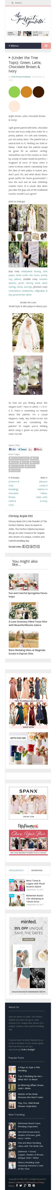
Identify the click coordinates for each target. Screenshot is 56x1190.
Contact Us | (21, 1182)
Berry (11, 881)
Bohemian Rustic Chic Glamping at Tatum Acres (35, 898)
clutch (20, 286)
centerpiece (14, 290)
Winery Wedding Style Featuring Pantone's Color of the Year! (31, 1165)
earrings (28, 286)
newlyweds (27, 290)
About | (12, 1182)
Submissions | (32, 1182)
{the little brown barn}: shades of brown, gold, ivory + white (29, 1135)
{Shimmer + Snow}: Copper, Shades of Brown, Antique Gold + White (31, 1154)
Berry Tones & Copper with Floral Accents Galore (35, 883)
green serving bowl (29, 282)
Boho (12, 896)
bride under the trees (27, 275)
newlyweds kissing (31, 271)
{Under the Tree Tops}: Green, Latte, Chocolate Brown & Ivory (25, 64)
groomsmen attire (22, 294)
